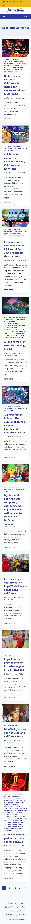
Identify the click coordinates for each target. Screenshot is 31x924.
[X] (7, 1)
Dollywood (8, 806)
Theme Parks (8, 70)
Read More (9, 119)
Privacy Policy (21, 907)
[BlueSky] (21, 1)
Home (10, 903)
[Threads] (17, 1)
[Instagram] (10, 1)
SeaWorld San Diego (11, 66)
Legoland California (17, 64)
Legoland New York (12, 234)
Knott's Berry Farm (11, 808)
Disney (6, 319)
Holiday (7, 485)
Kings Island (18, 806)
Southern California (17, 68)
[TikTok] (4, 5)
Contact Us (9, 907)
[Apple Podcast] (24, 1)
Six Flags (17, 818)
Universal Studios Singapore (14, 826)
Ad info (22, 915)
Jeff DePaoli (9, 98)
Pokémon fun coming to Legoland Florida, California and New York (14, 161)
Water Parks (8, 830)
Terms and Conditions (15, 911)
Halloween (8, 62)
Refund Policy (11, 915)
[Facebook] (4, 1)
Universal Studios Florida (14, 822)
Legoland (7, 146)
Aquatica (7, 794)
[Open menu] (4, 16)
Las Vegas (23, 808)
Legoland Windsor (11, 236)
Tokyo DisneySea (16, 820)
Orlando (22, 325)
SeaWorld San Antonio (12, 329)
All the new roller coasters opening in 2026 (14, 345)
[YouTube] (14, 1)
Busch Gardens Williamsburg (15, 317)
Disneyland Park (17, 802)
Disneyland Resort (11, 59)
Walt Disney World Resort (14, 337)
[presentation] (15, 48)
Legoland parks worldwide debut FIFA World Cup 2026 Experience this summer (14, 249)
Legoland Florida (20, 148)
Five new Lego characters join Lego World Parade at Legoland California (15, 586)
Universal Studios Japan (13, 824)
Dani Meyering (10, 173)
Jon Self (8, 437)
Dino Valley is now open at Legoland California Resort (15, 733)
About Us (19, 903)
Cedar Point (20, 798)
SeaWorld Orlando (11, 327)
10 (24, 888)
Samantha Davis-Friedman (14, 353)
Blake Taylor (10, 674)
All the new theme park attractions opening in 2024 (15, 838)
